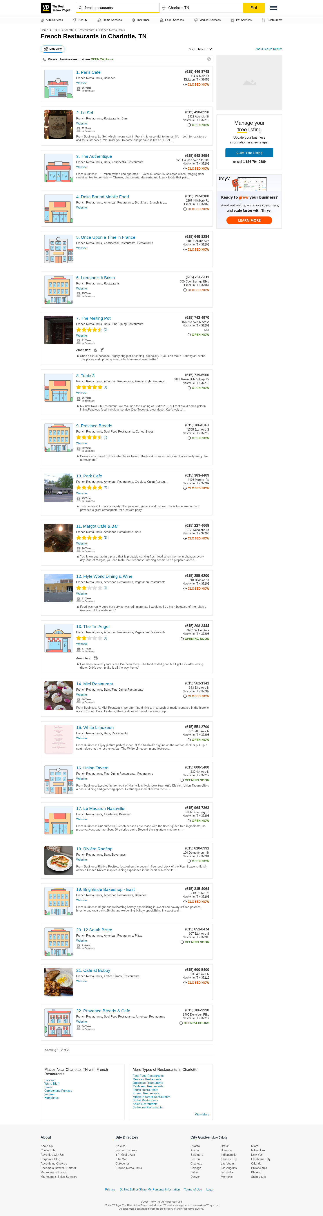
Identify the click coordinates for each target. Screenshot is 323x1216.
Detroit (225, 1146)
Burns (48, 1087)
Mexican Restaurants (147, 1079)
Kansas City (229, 1159)
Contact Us (48, 1150)
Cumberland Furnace (58, 1090)
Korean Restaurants (146, 1093)
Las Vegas (228, 1163)
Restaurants (86, 30)
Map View (55, 49)
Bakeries (110, 78)
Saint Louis (258, 1176)
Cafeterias (110, 814)
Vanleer (49, 1094)
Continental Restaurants (127, 162)
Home (44, 30)
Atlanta (195, 1146)
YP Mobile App (125, 1154)
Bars (125, 118)
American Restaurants (118, 202)
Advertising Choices (54, 1163)
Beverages (119, 854)
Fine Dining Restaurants (127, 324)
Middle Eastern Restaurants (151, 1097)
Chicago (196, 1168)
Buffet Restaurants (145, 1100)
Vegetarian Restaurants (150, 582)
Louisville (227, 1172)
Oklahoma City (261, 1159)
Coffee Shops (145, 431)
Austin (195, 1150)
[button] (273, 8)
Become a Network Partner (58, 1168)
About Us (47, 1146)
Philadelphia (259, 1168)
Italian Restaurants (145, 1089)
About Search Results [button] (269, 49)
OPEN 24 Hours (102, 59)
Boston (195, 1159)
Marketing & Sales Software (59, 1176)
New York (257, 1154)
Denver (195, 1176)
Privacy (110, 1189)
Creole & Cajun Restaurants (153, 481)
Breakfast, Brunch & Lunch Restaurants (161, 202)
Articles (121, 1146)
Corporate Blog (50, 1159)
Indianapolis (228, 1154)
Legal (209, 1189)
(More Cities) (218, 1137)
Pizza (138, 935)
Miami (255, 1146)
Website (81, 83)
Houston (226, 1150)
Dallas (195, 1172)
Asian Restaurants (145, 1104)
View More (202, 1114)
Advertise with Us (52, 1154)
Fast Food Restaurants (148, 1075)
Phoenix (256, 1172)
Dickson (49, 1080)
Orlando (256, 1163)
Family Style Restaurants (151, 381)
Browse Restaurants (129, 1168)
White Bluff (51, 1083)
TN (55, 30)
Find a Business (126, 1150)
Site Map (121, 1159)
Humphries (51, 1097)
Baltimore (197, 1154)
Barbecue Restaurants (148, 1107)
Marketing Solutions (54, 1172)
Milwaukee (258, 1150)
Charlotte (68, 30)
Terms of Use (193, 1189)
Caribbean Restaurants (148, 1086)
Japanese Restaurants (148, 1082)
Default (202, 49)
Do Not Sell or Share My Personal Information (150, 1189)
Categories (123, 1163)
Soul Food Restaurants (119, 431)
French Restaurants (89, 78)
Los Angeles (229, 1168)
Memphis (227, 1176)
